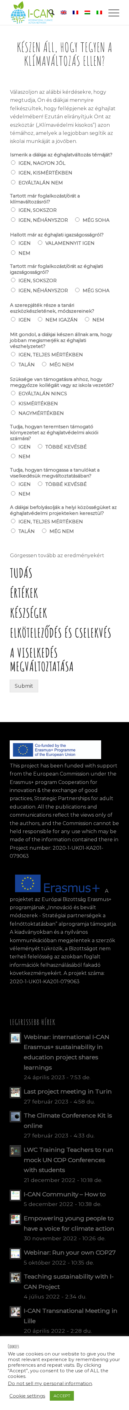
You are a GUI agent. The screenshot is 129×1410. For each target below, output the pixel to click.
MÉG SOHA (96, 220)
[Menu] (110, 12)
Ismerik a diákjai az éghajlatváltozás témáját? (61, 155)
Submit (24, 686)
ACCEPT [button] (62, 1395)
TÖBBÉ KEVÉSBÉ (66, 447)
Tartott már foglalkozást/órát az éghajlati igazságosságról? (56, 269)
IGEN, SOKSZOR (37, 210)
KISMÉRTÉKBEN (38, 403)
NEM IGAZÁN (61, 320)
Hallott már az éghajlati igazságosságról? (57, 235)
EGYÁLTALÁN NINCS (42, 393)
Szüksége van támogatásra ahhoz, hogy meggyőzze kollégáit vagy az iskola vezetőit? (62, 382)
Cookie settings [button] (27, 1396)
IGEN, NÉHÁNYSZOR (43, 220)
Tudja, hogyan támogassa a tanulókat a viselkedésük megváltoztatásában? (55, 473)
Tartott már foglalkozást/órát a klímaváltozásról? (45, 199)
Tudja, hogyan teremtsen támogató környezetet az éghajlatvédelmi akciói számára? (54, 432)
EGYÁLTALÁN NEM (40, 183)
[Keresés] (48, 12)
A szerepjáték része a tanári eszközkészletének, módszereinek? (52, 308)
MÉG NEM (61, 365)
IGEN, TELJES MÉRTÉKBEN (50, 355)
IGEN (24, 243)
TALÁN (26, 365)
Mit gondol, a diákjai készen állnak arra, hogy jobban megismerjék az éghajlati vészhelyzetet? (61, 340)
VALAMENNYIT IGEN (70, 243)
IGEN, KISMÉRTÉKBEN (45, 173)
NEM (24, 253)
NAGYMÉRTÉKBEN (41, 413)
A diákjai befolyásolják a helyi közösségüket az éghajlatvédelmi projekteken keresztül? (63, 510)
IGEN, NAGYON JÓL (41, 163)
